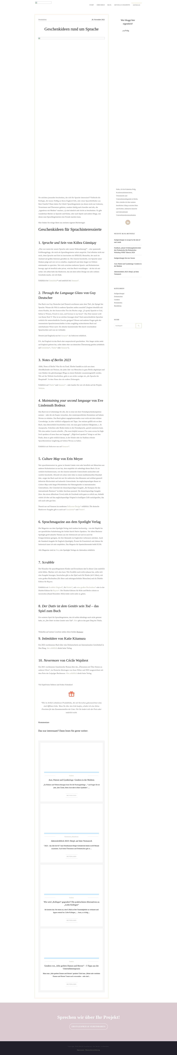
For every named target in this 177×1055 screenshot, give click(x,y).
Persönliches (42, 19)
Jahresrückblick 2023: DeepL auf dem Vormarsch (71, 841)
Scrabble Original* (56, 587)
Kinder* (69, 587)
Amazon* (75, 281)
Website (41, 388)
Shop (58, 550)
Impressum (81, 1050)
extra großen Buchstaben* (86, 587)
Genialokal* (45, 348)
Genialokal (53, 281)
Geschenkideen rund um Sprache (71, 29)
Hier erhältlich (71, 673)
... (89, 787)
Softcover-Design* (74, 506)
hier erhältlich (52, 648)
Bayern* (56, 590)
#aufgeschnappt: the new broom (124, 258)
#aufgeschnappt (119, 293)
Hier (75, 620)
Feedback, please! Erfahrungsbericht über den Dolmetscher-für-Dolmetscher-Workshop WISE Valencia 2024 (127, 250)
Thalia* (54, 348)
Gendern (71, 775)
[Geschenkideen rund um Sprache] (71, 116)
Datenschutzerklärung (93, 1050)
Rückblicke (75, 836)
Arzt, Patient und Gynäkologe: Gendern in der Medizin (71, 780)
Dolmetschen (118, 296)
